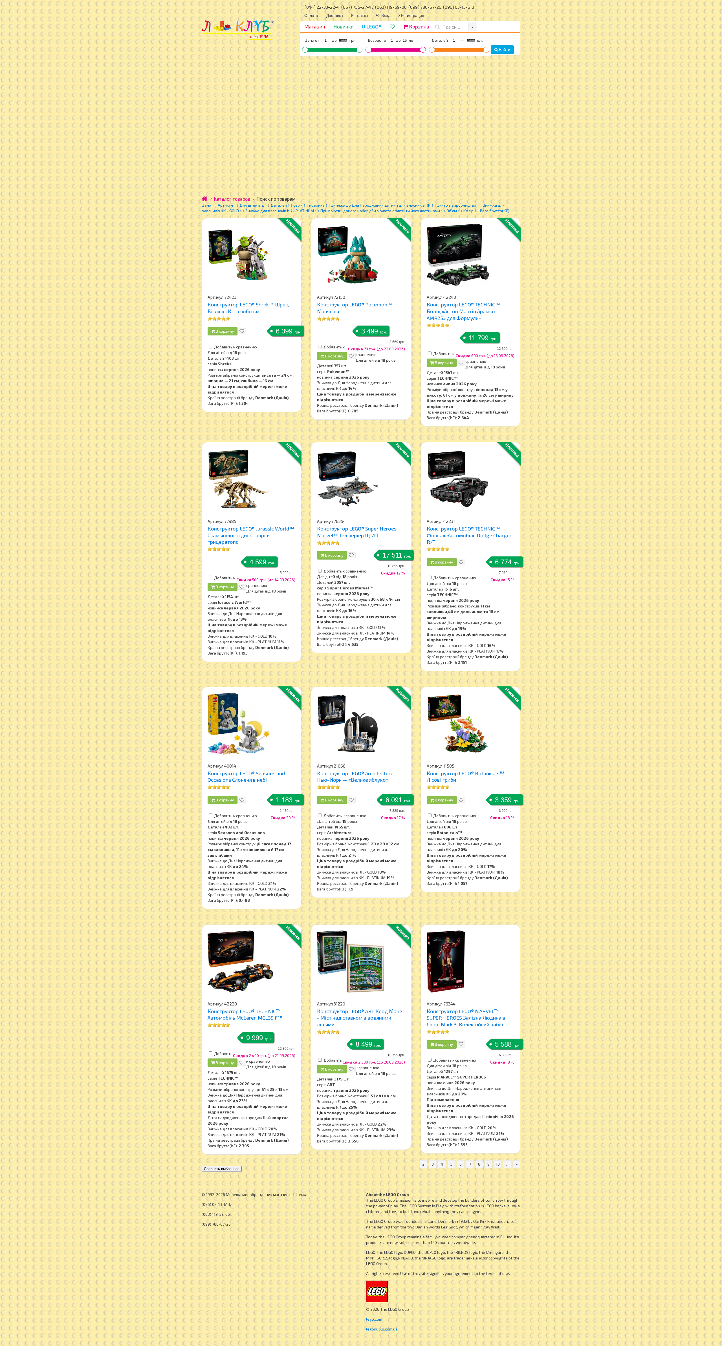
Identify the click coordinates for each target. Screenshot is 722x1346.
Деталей (278, 205)
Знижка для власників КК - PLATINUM (279, 210)
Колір (468, 210)
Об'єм (452, 210)
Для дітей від (251, 205)
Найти (504, 49)
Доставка (334, 15)
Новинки (343, 26)
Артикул (225, 205)
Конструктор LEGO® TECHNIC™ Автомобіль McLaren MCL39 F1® (245, 1014)
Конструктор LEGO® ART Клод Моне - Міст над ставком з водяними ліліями (359, 1017)
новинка (317, 205)
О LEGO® (372, 26)
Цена (206, 205)
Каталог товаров (232, 199)
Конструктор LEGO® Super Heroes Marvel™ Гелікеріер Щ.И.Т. (357, 531)
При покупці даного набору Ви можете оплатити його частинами (380, 210)
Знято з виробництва (456, 205)
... (507, 1164)
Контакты (359, 15)
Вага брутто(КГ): (495, 210)
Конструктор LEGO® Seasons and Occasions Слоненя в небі (246, 776)
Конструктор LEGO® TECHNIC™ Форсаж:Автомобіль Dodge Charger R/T (469, 535)
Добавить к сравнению (235, 346)
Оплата (311, 15)
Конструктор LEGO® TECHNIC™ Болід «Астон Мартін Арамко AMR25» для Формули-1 (463, 311)
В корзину (224, 331)
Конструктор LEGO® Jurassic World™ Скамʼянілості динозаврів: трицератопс (251, 535)
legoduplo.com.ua (382, 1329)
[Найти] (472, 27)
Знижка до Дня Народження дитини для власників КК (381, 205)
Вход (385, 15)
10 (498, 1164)
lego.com (374, 1319)
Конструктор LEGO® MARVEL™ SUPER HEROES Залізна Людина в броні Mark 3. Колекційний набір (466, 1017)
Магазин (314, 26)
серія (298, 205)
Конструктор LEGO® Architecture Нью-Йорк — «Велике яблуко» (355, 776)
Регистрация (412, 15)
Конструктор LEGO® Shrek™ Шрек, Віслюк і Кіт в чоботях (248, 307)
